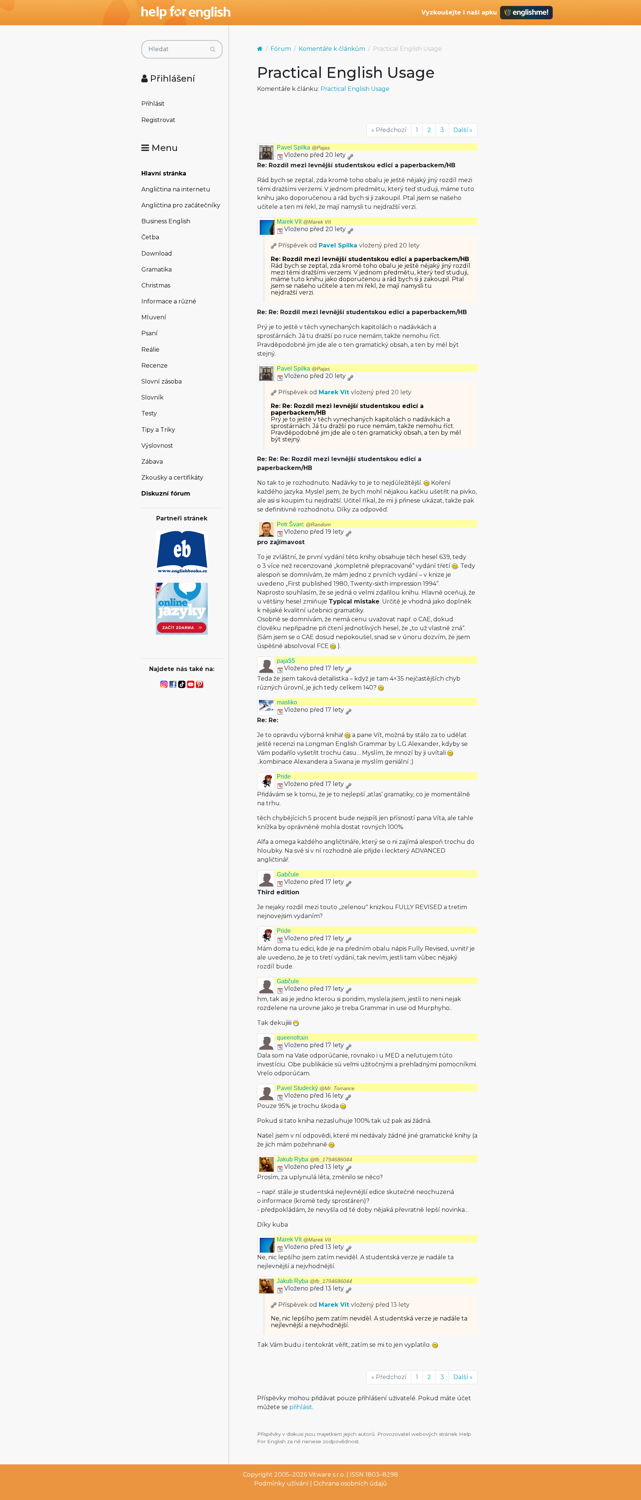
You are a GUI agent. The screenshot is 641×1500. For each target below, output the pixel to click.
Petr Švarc (304, 524)
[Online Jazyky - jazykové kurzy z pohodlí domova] (182, 608)
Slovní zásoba (161, 381)
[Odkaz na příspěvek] (274, 245)
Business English (165, 221)
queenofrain (292, 1037)
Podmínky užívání (281, 1483)
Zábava (152, 461)
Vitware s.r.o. (327, 1474)
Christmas (155, 285)
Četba (150, 237)
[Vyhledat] (213, 49)
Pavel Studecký (316, 1088)
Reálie (150, 349)
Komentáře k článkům (332, 48)
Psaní (149, 333)
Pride (284, 776)
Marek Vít (304, 221)
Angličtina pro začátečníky (180, 205)
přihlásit (300, 1407)
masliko (287, 702)
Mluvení (153, 317)
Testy (149, 413)
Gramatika (156, 269)
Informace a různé (168, 301)
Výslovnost (157, 445)
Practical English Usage (354, 88)
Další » (463, 130)
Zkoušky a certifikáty (172, 477)
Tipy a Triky (158, 429)
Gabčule (288, 874)
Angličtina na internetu (175, 189)
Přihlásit (153, 103)
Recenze (154, 365)
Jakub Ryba (314, 1159)
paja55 (286, 661)
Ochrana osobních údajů (350, 1483)
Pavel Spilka (303, 147)
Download (156, 253)
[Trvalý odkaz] (350, 154)
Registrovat (158, 120)
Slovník (152, 397)
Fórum (280, 48)
